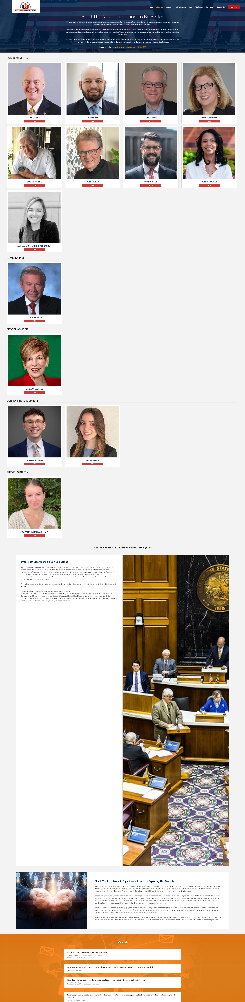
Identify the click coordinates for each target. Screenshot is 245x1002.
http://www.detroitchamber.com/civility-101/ (131, 47)
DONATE (234, 7)
